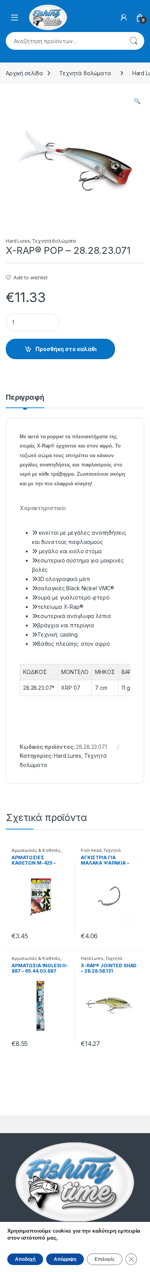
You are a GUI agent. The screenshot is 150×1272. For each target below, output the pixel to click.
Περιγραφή (25, 397)
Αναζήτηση (133, 41)
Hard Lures (18, 241)
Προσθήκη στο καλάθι (66, 349)
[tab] (25, 401)
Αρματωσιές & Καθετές (36, 850)
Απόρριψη (65, 1259)
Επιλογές (105, 1259)
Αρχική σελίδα (24, 73)
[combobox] (64, 41)
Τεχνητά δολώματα (85, 73)
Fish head (91, 850)
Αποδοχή (25, 1259)
